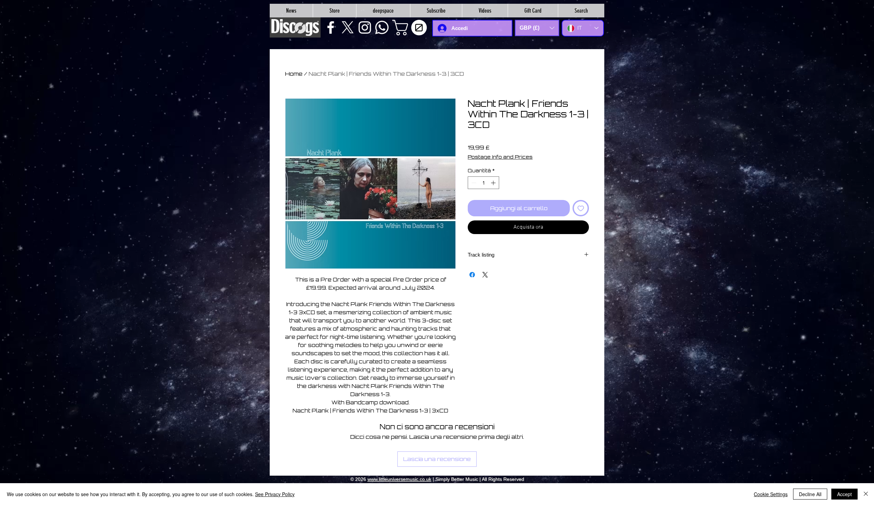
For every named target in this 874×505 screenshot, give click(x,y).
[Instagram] (364, 27)
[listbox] (537, 28)
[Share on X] (485, 275)
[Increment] (494, 183)
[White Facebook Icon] (330, 27)
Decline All (810, 494)
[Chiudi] (866, 494)
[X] (347, 27)
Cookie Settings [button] (771, 494)
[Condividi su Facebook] (472, 275)
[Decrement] (473, 183)
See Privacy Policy (275, 494)
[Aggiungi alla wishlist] (581, 208)
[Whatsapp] (381, 27)
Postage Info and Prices (500, 157)
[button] (411, 27)
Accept (844, 494)
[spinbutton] (483, 183)
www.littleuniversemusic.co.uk (399, 479)
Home (293, 73)
